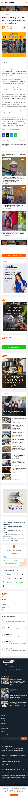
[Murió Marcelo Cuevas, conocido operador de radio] (6, 463)
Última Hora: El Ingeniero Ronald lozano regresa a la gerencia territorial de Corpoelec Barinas (18, 455)
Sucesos (4, 604)
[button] (26, 2)
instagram (9, 578)
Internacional (5, 602)
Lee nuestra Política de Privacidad (14, 791)
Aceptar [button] (14, 795)
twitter (21, 574)
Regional (8, 14)
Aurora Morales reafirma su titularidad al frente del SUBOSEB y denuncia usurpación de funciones (14, 776)
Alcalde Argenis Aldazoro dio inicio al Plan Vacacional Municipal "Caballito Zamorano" (13, 232)
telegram (15, 556)
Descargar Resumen (15, 347)
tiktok (21, 578)
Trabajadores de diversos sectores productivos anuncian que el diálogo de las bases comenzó (18, 441)
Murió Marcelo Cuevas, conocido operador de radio (18, 462)
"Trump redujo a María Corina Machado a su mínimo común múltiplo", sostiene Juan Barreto (13, 770)
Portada (3, 14)
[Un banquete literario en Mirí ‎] (6, 420)
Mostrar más (23, 154)
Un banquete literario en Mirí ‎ (19, 418)
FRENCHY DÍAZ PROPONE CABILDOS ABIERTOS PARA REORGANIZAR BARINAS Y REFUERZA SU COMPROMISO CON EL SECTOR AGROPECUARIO (13, 179)
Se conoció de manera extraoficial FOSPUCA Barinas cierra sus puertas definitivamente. (19, 427)
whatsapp (15, 560)
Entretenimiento (5, 607)
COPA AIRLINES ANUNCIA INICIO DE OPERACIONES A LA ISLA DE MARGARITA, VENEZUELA (12, 763)
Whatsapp (15, 135)
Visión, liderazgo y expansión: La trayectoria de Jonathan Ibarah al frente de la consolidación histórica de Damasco (19, 470)
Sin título (14, 475)
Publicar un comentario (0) (14, 255)
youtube (9, 586)
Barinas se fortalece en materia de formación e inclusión (18, 696)
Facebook (3, 135)
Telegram (11, 135)
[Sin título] (6, 477)
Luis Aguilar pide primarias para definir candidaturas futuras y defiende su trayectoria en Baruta (18, 434)
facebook (9, 574)
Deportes (4, 609)
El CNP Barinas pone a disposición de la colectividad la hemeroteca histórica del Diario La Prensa (12, 207)
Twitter (7, 135)
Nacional (4, 599)
